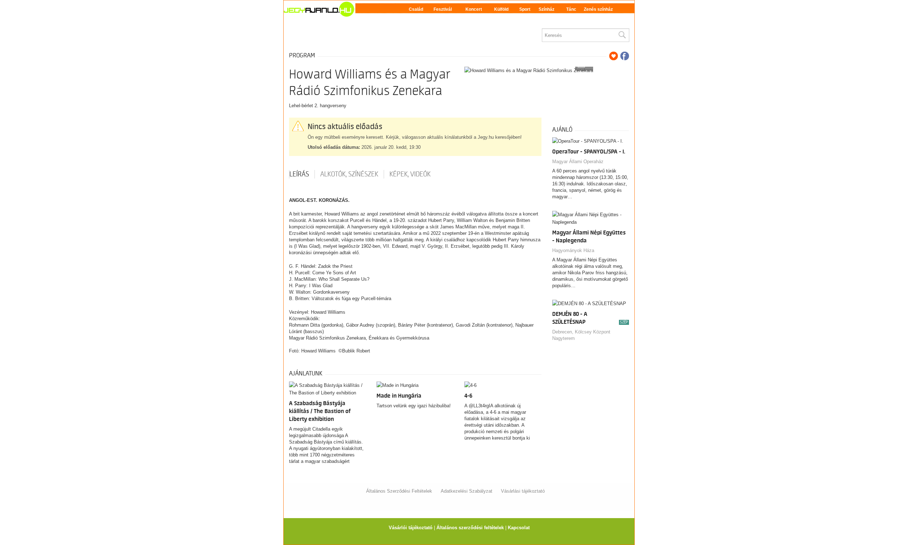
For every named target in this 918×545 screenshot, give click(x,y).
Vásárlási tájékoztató (523, 491)
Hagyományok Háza (573, 250)
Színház (546, 9)
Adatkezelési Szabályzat (466, 491)
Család (416, 9)
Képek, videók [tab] (410, 174)
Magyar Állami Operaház (578, 161)
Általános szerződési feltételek (470, 527)
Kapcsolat (519, 527)
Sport (524, 9)
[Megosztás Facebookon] (624, 56)
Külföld (501, 9)
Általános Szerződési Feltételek (399, 491)
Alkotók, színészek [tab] (349, 174)
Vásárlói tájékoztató (410, 527)
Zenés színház (598, 9)
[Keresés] (621, 35)
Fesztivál (443, 9)
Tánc (571, 9)
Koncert (473, 9)
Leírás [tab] (299, 174)
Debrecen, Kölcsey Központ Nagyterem (581, 335)
